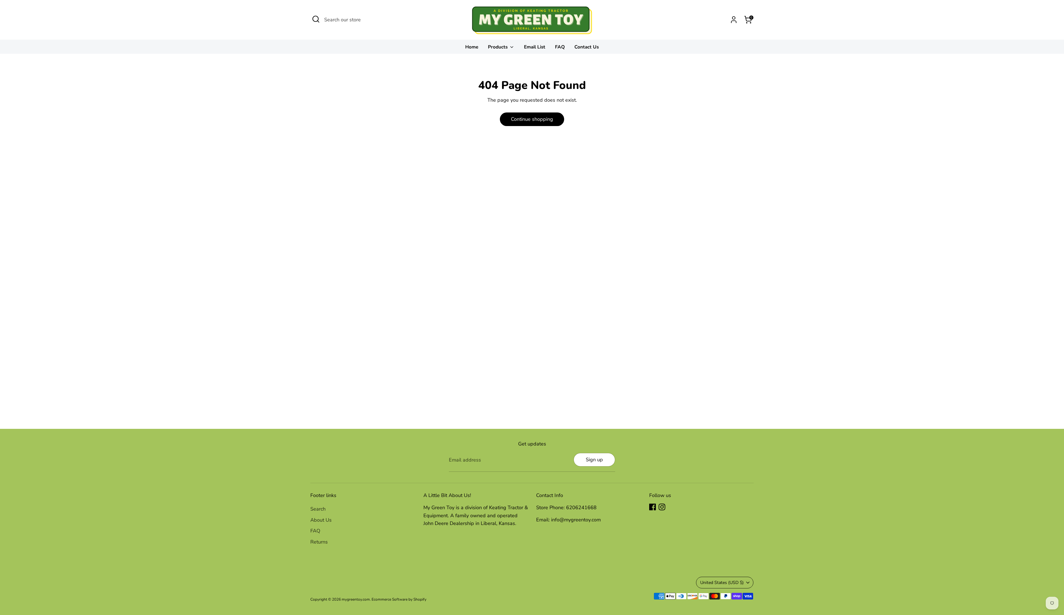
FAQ (560, 47)
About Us (321, 520)
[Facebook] (652, 507)
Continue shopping (532, 119)
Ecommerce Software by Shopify (399, 599)
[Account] (733, 19)
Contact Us (586, 47)
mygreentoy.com (356, 599)
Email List (534, 47)
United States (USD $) (722, 583)
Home (471, 47)
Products (498, 47)
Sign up (594, 459)
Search (318, 509)
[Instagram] (662, 507)
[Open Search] (315, 19)
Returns (319, 542)
